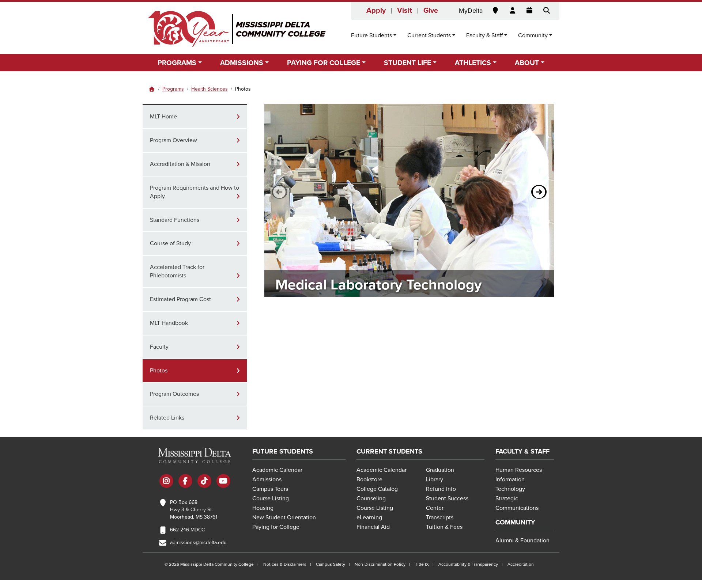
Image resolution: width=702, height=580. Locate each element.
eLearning (369, 517)
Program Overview (173, 140)
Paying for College (275, 527)
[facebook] (185, 481)
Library (434, 479)
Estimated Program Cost (180, 299)
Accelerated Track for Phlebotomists (178, 271)
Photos (158, 370)
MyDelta (471, 11)
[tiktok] (204, 481)
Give (430, 10)
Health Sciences (209, 89)
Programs (173, 89)
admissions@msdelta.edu (198, 542)
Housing (262, 508)
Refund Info (441, 489)
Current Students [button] (429, 35)
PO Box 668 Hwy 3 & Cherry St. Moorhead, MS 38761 (193, 509)
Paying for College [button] (323, 62)
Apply (376, 10)
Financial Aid (373, 527)
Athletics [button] (473, 62)
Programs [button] (177, 62)
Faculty (159, 346)
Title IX (422, 564)
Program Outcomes (174, 394)
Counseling (371, 498)
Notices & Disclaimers (284, 564)
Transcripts (439, 517)
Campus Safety (330, 564)
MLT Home (163, 116)
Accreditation (520, 564)
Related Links (167, 417)
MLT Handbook (169, 323)
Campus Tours (270, 489)
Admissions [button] (241, 62)
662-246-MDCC (187, 530)
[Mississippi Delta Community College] (237, 29)
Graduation (440, 470)
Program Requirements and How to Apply (194, 192)
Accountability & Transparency (468, 564)
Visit (404, 10)
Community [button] (533, 35)
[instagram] (166, 481)
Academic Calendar (277, 470)
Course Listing (270, 498)
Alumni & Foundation (522, 540)
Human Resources (518, 470)
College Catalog (377, 489)
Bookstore (369, 479)
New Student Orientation (284, 517)
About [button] (527, 62)
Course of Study (170, 243)
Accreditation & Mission (180, 164)
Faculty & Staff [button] (484, 35)
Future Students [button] (371, 35)
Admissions (267, 479)
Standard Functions (174, 220)
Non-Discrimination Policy (380, 564)
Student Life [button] (407, 62)
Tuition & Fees (444, 527)
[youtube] (223, 481)
